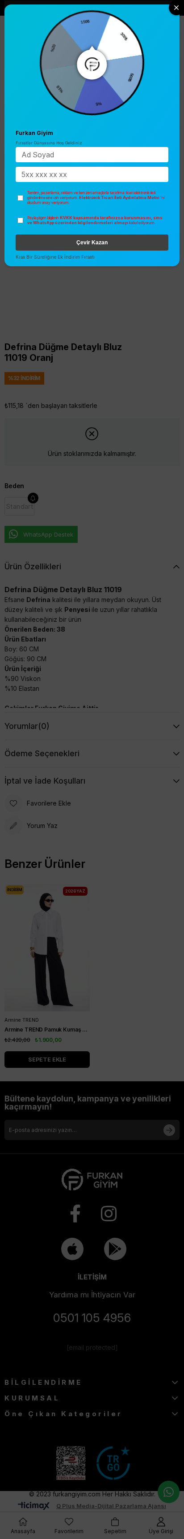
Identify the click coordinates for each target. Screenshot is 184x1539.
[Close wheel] (176, 7)
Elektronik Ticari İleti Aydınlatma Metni (119, 197)
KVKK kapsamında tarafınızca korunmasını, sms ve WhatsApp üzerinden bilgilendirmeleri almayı (95, 220)
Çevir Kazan (92, 242)
